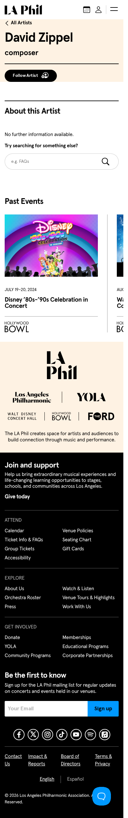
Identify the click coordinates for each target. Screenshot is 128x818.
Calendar (14, 531)
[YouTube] (76, 734)
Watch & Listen (78, 588)
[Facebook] (19, 734)
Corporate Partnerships (87, 655)
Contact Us (13, 760)
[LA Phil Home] (23, 10)
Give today (17, 497)
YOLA (10, 646)
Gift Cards (73, 549)
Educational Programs (85, 646)
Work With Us (76, 606)
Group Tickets (19, 549)
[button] (114, 9)
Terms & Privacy (103, 760)
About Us (14, 588)
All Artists (21, 23)
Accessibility (18, 558)
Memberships (76, 637)
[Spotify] (90, 734)
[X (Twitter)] (33, 734)
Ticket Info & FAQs (24, 540)
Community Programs (28, 655)
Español (75, 779)
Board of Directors (70, 760)
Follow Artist (25, 75)
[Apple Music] (104, 734)
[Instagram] (47, 734)
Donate (12, 637)
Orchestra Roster (23, 597)
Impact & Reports (37, 760)
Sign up (103, 709)
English (47, 779)
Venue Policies (77, 531)
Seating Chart (76, 540)
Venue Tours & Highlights (88, 597)
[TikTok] (61, 734)
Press (10, 606)
